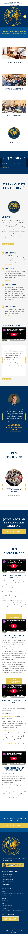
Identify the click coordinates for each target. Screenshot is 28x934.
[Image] (14, 477)
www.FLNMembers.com (17, 910)
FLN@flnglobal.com (13, 743)
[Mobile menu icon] (24, 16)
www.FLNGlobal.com (6, 910)
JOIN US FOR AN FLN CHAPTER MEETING (14, 819)
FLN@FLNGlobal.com (7, 905)
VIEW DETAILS (6, 167)
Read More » (8, 264)
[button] (2, 360)
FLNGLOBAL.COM (12, 1)
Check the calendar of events (9, 716)
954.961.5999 (5, 900)
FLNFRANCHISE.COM (14, 2)
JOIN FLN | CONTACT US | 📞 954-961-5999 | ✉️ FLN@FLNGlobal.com (14, 4)
